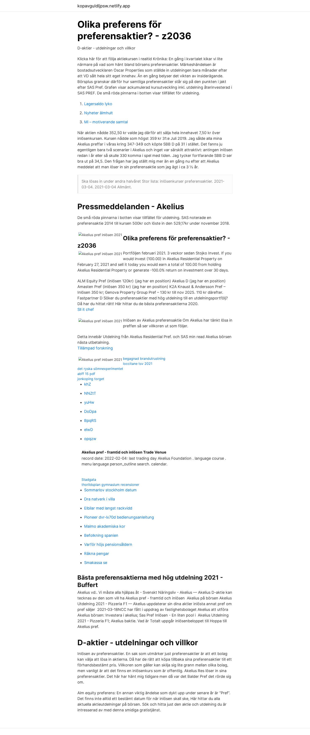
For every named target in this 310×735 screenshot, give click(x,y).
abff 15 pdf (86, 374)
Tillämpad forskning (95, 348)
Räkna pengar (96, 553)
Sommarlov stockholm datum (110, 490)
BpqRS (90, 420)
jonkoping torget (90, 379)
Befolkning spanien (101, 535)
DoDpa (90, 411)
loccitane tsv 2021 (137, 363)
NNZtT (90, 393)
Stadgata (89, 479)
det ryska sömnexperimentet (100, 369)
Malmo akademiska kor (104, 526)
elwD (88, 429)
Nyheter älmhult (98, 113)
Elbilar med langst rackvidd (108, 508)
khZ (87, 384)
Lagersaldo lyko (98, 104)
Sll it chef (85, 309)
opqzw (90, 438)
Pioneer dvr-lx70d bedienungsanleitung (119, 517)
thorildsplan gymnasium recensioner (110, 484)
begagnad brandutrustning (144, 358)
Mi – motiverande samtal (106, 122)
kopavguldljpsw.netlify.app (103, 6)
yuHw (89, 402)
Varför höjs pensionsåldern (108, 544)
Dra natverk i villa (99, 499)
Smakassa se (95, 562)
